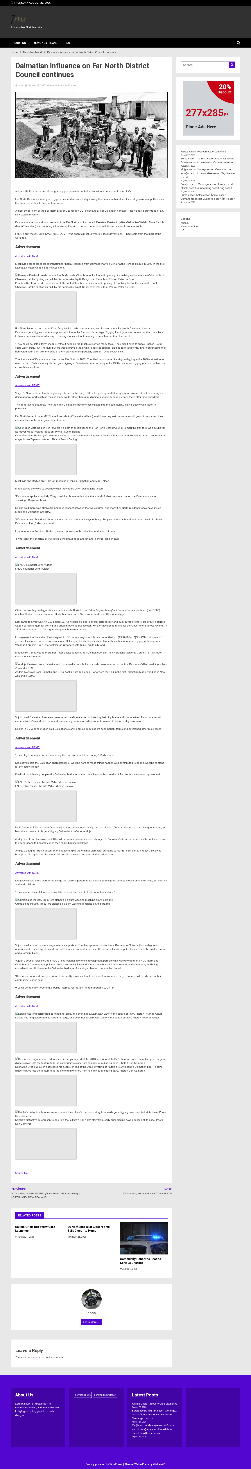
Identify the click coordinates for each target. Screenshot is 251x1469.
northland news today (105, 1395)
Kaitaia (185, 222)
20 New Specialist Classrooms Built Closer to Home (89, 1228)
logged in (36, 1356)
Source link (21, 1172)
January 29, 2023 (36, 85)
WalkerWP (159, 1464)
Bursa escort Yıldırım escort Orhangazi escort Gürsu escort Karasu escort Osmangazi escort (154, 1414)
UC (68, 43)
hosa (20, 85)
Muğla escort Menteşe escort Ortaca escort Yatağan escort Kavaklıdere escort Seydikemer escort (208, 173)
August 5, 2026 (129, 1269)
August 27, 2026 (25, 1237)
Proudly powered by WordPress (104, 1464)
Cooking (20, 43)
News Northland (46, 43)
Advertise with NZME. (27, 256)
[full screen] (46, 307)
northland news (83, 1395)
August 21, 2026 (78, 1237)
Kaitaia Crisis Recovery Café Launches (203, 151)
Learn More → (91, 1321)
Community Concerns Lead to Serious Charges (140, 1261)
